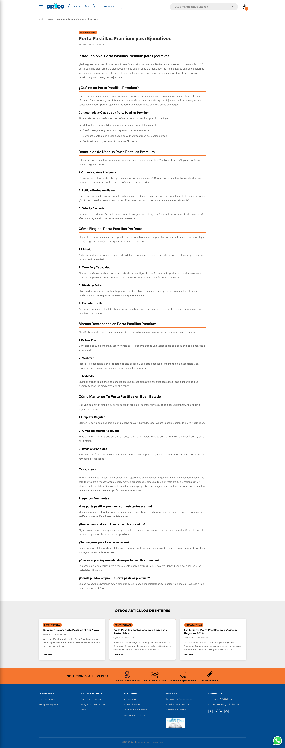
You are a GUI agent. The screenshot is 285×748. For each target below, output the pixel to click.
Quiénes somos (47, 699)
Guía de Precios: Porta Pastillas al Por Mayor (71, 629)
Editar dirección (132, 704)
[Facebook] (210, 711)
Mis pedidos (130, 699)
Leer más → (71, 654)
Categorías (81, 6)
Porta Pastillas (87, 32)
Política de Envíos (176, 709)
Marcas (109, 6)
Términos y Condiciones (179, 699)
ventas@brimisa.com (229, 704)
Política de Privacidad (178, 704)
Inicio (41, 19)
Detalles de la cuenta (135, 709)
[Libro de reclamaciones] (175, 723)
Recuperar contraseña (136, 715)
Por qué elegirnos (48, 704)
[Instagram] (226, 711)
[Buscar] (233, 6)
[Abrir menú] (41, 6)
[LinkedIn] (216, 711)
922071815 (226, 699)
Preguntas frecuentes (93, 704)
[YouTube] (221, 711)
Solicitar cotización (91, 699)
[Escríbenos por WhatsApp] (277, 740)
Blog (50, 19)
